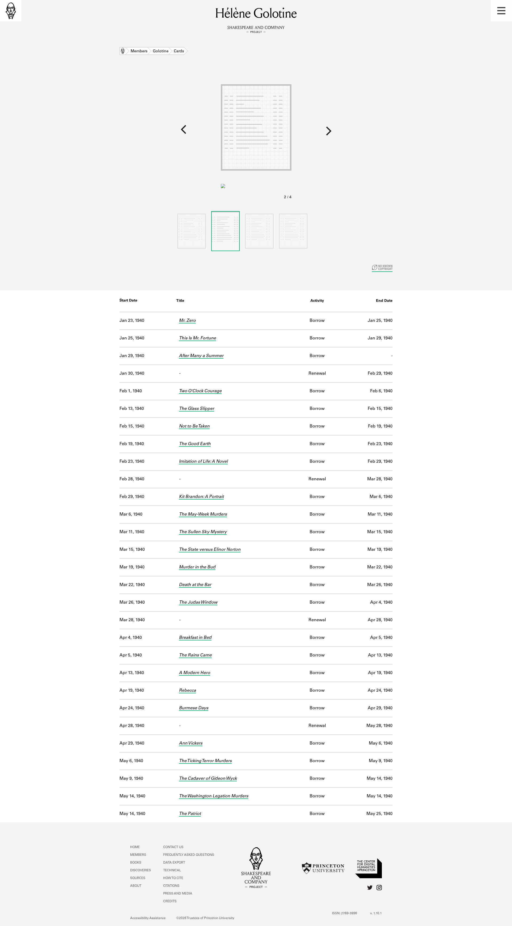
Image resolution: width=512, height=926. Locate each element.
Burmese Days (193, 708)
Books (135, 862)
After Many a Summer (201, 356)
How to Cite (173, 878)
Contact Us (173, 847)
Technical (172, 870)
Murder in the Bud (197, 567)
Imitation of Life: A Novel (203, 462)
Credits (170, 901)
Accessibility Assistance (148, 918)
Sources (137, 878)
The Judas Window (198, 602)
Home (122, 51)
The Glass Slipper (196, 409)
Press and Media (177, 893)
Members (139, 51)
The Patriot (190, 814)
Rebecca (187, 690)
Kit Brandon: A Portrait (201, 497)
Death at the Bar (195, 585)
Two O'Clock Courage (200, 391)
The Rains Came (195, 655)
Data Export (174, 862)
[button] (501, 10)
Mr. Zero (187, 321)
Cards (179, 51)
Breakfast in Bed (195, 638)
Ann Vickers (190, 743)
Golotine (161, 51)
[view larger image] (256, 135)
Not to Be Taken (194, 426)
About (135, 886)
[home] (10, 10)
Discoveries (140, 870)
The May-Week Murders (203, 514)
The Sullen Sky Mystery (203, 532)
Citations (171, 886)
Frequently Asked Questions (188, 855)
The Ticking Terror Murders (205, 761)
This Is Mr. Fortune (197, 338)
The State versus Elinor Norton (210, 550)
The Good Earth (195, 444)
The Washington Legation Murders (213, 796)
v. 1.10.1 (376, 913)
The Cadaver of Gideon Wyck (208, 779)
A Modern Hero (194, 673)
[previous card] (110, 133)
